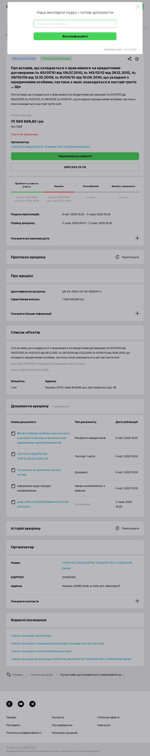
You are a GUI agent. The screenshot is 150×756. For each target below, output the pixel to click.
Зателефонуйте (75, 36)
